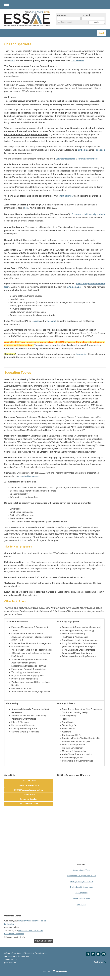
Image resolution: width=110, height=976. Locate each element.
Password (85, 15)
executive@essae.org (28, 476)
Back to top (98, 962)
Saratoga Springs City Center (81, 877)
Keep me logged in (66, 22)
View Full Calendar (43, 941)
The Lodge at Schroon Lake (81, 883)
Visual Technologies (81, 894)
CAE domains (77, 60)
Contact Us (81, 354)
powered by (48, 971)
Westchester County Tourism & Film (81, 871)
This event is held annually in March (88, 214)
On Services (81, 900)
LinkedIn (82, 150)
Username (61, 15)
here (12, 60)
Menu (6, 4)
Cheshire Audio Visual (81, 866)
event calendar (65, 196)
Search (101, 33)
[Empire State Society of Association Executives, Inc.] (27, 18)
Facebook (100, 150)
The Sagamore (81, 888)
